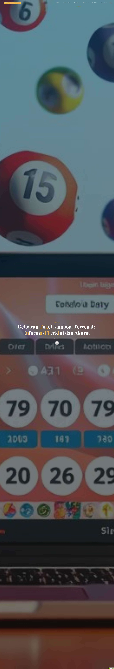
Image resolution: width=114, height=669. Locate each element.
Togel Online (57, 322)
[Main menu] (110, 2)
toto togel (79, 6)
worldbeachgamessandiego (11, 3)
